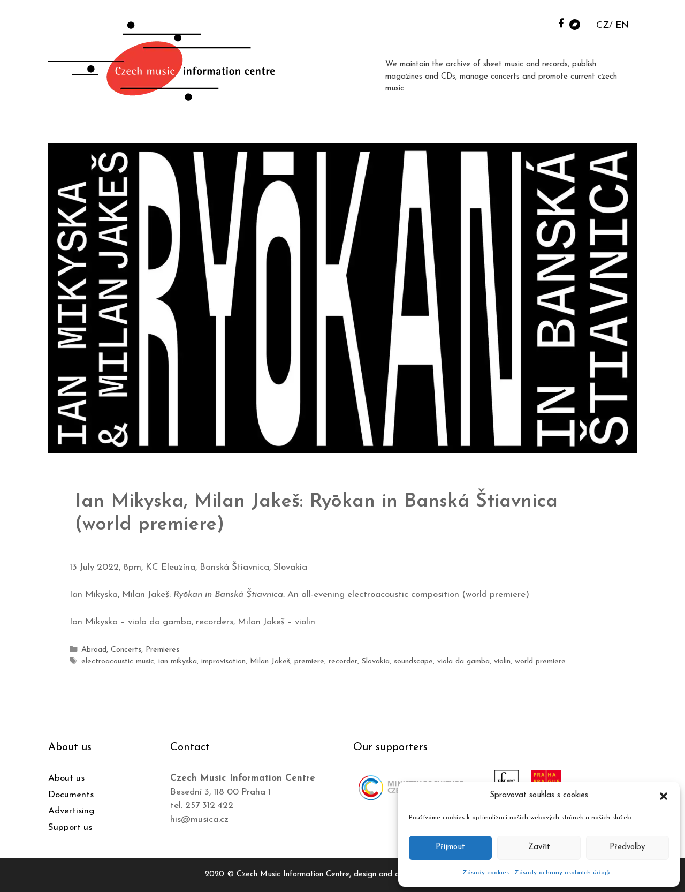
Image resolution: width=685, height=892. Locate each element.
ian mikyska (177, 661)
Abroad (93, 650)
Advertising (71, 810)
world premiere (540, 661)
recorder (343, 661)
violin (502, 661)
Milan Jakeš (270, 661)
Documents (71, 794)
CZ (602, 25)
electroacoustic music (117, 661)
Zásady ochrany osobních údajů (562, 873)
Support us (70, 827)
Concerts (126, 650)
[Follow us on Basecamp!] (574, 23)
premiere (309, 661)
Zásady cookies (485, 873)
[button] (663, 795)
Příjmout (450, 847)
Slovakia (376, 661)
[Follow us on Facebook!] (561, 22)
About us (66, 778)
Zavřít (539, 847)
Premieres (162, 650)
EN (622, 25)
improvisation (223, 661)
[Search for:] (547, 22)
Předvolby (627, 847)
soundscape (413, 661)
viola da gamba (463, 661)
